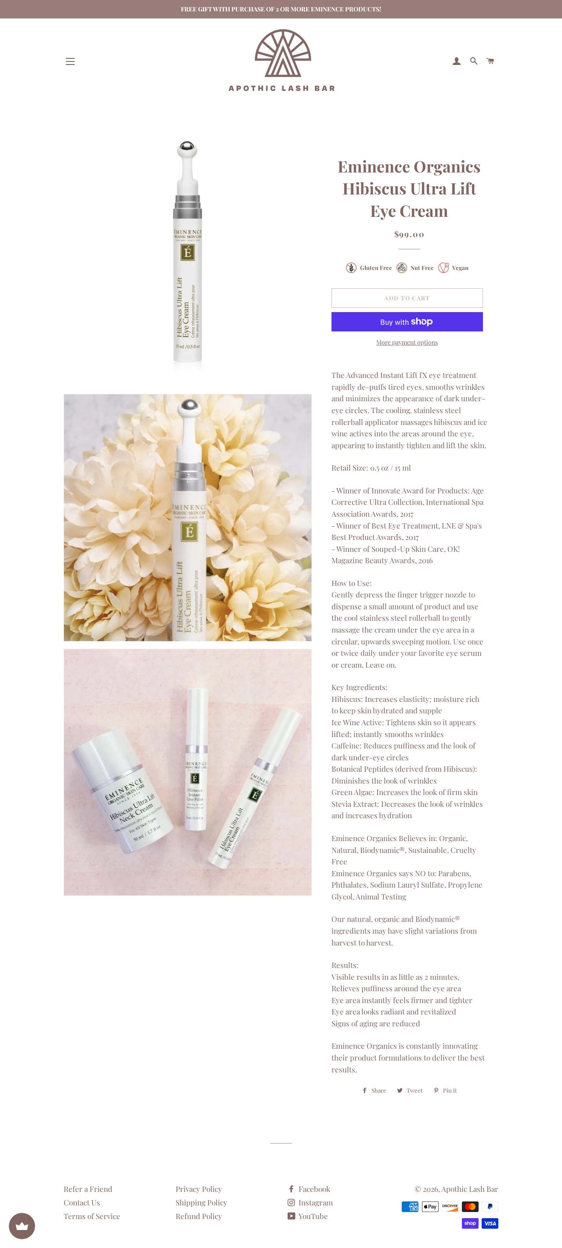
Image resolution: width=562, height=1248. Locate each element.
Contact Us (82, 1202)
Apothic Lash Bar (469, 1189)
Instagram (315, 1202)
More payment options (407, 342)
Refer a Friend (88, 1189)
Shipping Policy (201, 1202)
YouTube (312, 1216)
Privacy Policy (199, 1189)
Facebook (313, 1189)
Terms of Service (92, 1216)
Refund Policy (199, 1216)
